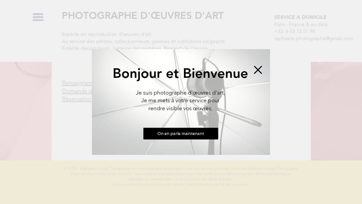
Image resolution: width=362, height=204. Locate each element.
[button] (258, 70)
